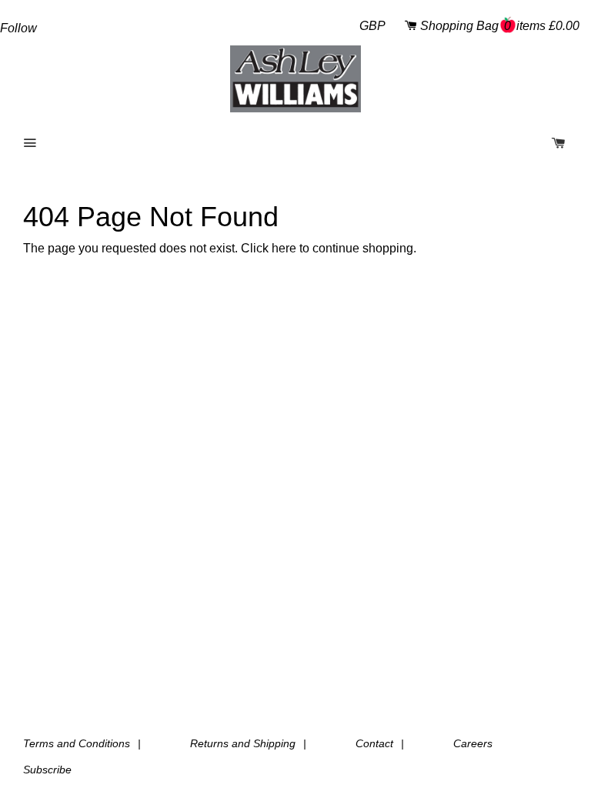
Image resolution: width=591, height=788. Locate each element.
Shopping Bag (499, 25)
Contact (374, 743)
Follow (18, 28)
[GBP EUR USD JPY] (369, 27)
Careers (472, 743)
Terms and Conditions (76, 743)
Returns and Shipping (243, 743)
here (284, 248)
